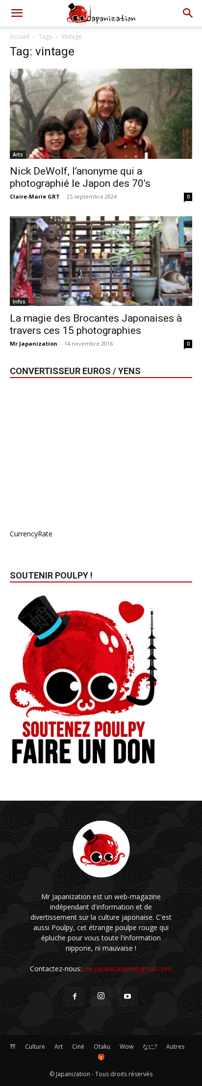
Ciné (78, 1046)
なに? (150, 1046)
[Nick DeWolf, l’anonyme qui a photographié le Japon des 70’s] (101, 114)
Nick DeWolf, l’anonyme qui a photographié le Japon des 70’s (80, 177)
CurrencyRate (31, 533)
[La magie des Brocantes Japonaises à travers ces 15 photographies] (101, 261)
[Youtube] (127, 997)
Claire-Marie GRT (35, 196)
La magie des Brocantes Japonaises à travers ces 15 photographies (96, 324)
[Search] (188, 13)
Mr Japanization (33, 343)
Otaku (102, 1046)
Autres (175, 1046)
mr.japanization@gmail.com (128, 968)
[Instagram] (101, 996)
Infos (19, 301)
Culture (35, 1046)
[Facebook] (74, 997)
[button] (16, 13)
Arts (18, 154)
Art (58, 1046)
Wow (126, 1046)
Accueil (19, 36)
